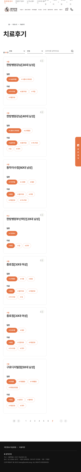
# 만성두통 (12, 330)
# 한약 (18, 149)
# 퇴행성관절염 (13, 387)
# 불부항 (30, 400)
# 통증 (32, 182)
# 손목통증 (27, 131)
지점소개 (21, 9)
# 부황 (31, 194)
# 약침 (33, 92)
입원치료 (56, 9)
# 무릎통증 (22, 382)
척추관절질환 (34, 9)
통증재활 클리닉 (8, 2)
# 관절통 (11, 382)
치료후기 (60, 9)
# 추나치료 (12, 92)
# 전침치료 (21, 342)
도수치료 (44, 9)
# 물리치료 (23, 92)
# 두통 (22, 279)
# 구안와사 (12, 233)
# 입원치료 (12, 143)
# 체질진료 (12, 200)
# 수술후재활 (12, 79)
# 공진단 (20, 400)
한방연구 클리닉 (20, 2)
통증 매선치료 (50, 9)
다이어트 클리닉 (41, 2)
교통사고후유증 (27, 9)
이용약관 (22, 447)
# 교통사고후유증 (26, 79)
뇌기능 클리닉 (30, 2)
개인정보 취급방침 (10, 447)
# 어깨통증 (33, 382)
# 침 (10, 149)
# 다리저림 (12, 182)
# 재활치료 (12, 97)
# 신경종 (22, 182)
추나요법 (40, 9)
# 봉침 (11, 194)
